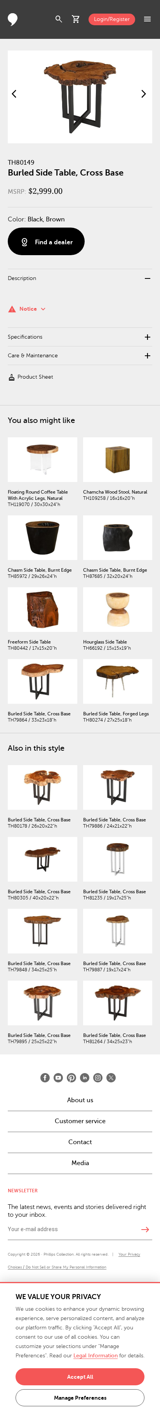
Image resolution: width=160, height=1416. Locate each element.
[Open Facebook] (45, 1077)
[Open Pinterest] (71, 1077)
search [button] (59, 19)
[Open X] (111, 1077)
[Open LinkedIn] (84, 1077)
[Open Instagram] (98, 1077)
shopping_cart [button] (76, 19)
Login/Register (112, 19)
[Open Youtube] (58, 1077)
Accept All (80, 1377)
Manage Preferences (80, 1398)
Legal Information (95, 1356)
